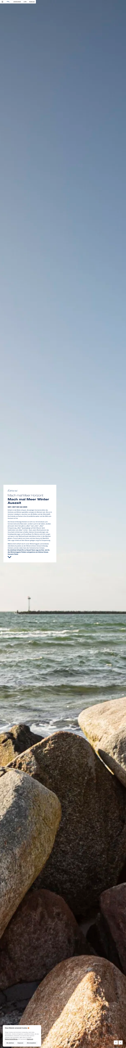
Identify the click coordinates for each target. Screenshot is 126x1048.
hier (42, 550)
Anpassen (20, 1043)
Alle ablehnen (10, 1043)
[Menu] (2, 2)
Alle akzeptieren (31, 1043)
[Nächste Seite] (120, 1042)
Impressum (30, 1039)
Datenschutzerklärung (11, 1039)
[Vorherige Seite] (116, 1042)
